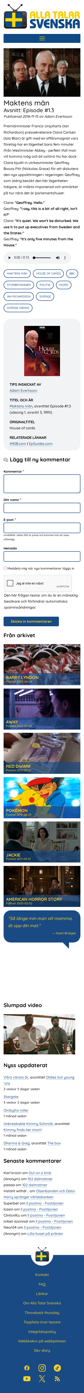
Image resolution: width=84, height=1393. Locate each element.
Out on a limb (40, 1173)
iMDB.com (18, 443)
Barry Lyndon (22, 677)
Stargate (11, 1096)
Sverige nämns (18, 308)
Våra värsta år (16, 1077)
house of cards (48, 273)
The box (54, 1143)
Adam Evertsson (23, 390)
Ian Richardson (18, 296)
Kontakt (42, 1274)
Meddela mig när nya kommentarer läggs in (40, 568)
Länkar (42, 1293)
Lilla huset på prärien (45, 1233)
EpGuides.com (41, 443)
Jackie (13, 855)
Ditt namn (11, 500)
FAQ (42, 1284)
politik (45, 285)
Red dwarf (18, 766)
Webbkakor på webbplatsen (42, 1341)
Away (12, 722)
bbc (72, 273)
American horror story (34, 899)
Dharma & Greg (17, 1143)
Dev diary (42, 1350)
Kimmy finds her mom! (23, 1129)
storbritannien (19, 285)
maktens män (17, 273)
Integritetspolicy (42, 1331)
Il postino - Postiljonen (44, 1203)
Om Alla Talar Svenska (42, 1303)
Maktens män (21, 406)
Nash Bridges (66, 933)
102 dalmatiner (40, 1179)
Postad (19, 681)
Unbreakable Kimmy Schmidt (28, 1123)
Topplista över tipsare (42, 1322)
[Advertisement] (42, 974)
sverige (45, 296)
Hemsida (10, 548)
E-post (9, 520)
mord (63, 285)
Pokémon (17, 810)
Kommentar (13, 471)
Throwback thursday (42, 1312)
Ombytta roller (16, 1110)
